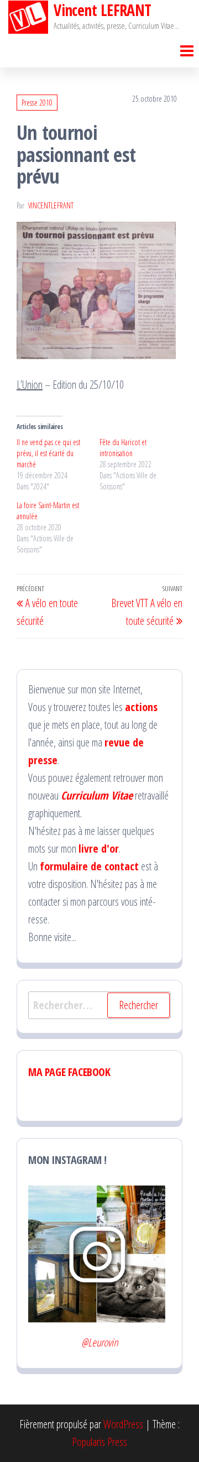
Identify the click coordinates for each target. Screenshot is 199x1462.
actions (141, 706)
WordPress (123, 1424)
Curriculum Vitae (97, 795)
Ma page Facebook (69, 1071)
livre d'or (98, 848)
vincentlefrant (51, 205)
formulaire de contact (89, 866)
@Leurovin (99, 1342)
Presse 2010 (37, 102)
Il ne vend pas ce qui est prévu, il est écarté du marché (48, 453)
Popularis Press (99, 1441)
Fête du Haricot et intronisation (123, 447)
